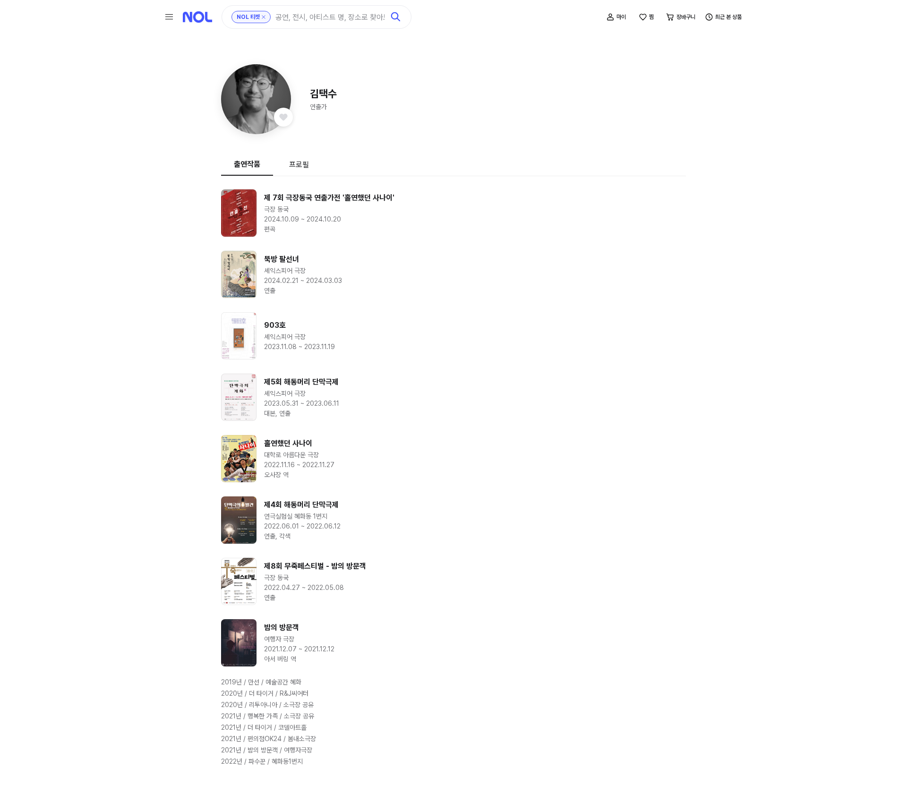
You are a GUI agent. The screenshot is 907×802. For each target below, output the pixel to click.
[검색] (396, 17)
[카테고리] (169, 17)
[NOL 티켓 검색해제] (263, 17)
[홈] (197, 17)
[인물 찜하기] (283, 117)
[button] (256, 99)
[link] (453, 213)
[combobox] (330, 17)
